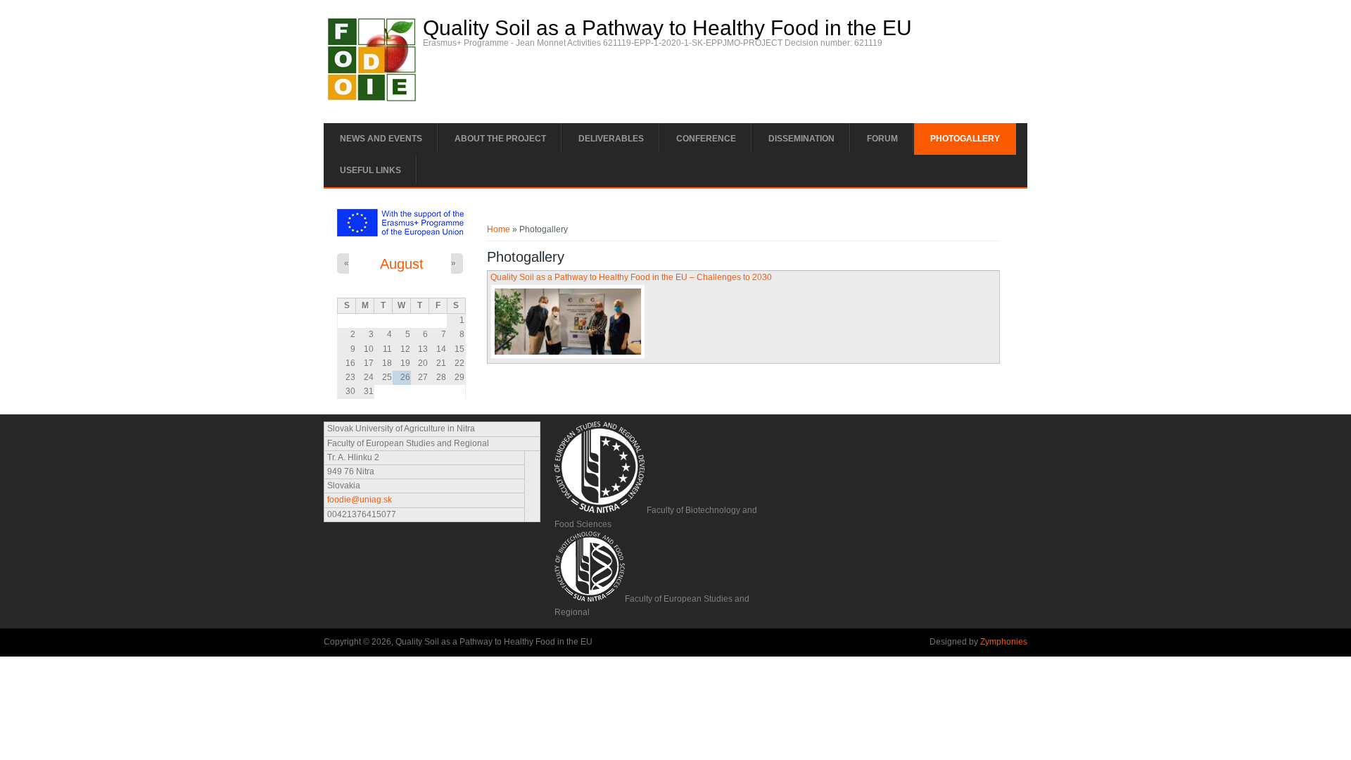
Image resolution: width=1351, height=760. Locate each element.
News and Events (381, 139)
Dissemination (801, 139)
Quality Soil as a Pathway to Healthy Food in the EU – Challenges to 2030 (631, 277)
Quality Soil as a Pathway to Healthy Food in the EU (667, 28)
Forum (882, 139)
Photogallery (965, 139)
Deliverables (611, 139)
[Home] (371, 98)
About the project (500, 139)
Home (498, 229)
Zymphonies (1003, 642)
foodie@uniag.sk (359, 500)
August (402, 264)
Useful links (370, 170)
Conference (706, 139)
